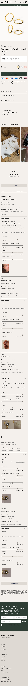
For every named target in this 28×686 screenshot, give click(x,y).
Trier (12, 191)
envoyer (24, 621)
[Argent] (22, 67)
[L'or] (18, 67)
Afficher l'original (20, 232)
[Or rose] (25, 67)
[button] (7, 46)
